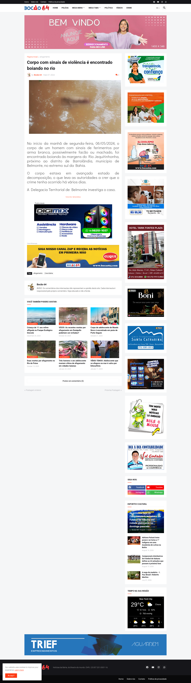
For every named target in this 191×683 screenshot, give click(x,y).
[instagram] (162, 2)
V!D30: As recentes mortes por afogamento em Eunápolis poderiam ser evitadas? (72, 330)
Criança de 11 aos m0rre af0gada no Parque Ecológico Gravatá (39, 330)
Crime (129, 8)
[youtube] (158, 2)
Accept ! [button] (11, 676)
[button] (158, 8)
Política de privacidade (57, 2)
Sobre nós (34, 2)
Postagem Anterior (33, 390)
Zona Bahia (49, 273)
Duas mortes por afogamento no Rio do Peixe (41, 362)
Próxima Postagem (112, 390)
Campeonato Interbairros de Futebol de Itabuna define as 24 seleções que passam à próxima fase (152, 560)
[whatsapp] (166, 2)
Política (109, 8)
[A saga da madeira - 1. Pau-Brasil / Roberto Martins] (134, 575)
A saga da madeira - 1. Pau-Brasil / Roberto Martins (151, 574)
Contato (43, 2)
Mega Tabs (94, 8)
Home (26, 2)
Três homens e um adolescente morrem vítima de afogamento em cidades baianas (72, 363)
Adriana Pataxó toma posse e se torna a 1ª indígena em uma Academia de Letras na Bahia (151, 542)
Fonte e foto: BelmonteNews (73, 197)
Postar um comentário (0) (73, 381)
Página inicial (32, 57)
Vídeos (119, 8)
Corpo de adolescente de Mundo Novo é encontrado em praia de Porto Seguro (104, 330)
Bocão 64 (41, 284)
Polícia (65, 8)
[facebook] (154, 2)
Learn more (19, 670)
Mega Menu (77, 8)
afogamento (45, 57)
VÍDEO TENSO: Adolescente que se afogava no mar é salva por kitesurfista (104, 363)
